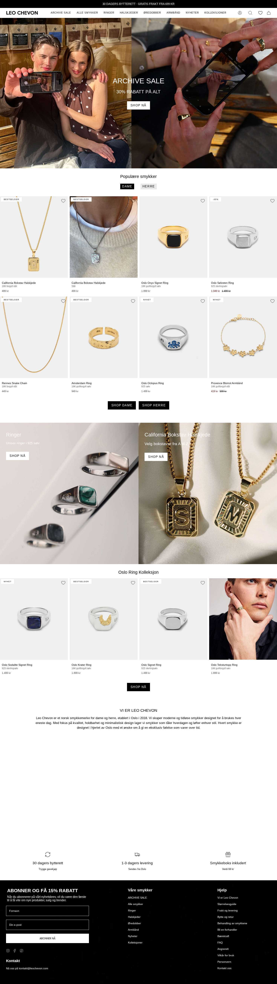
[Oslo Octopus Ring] (173, 337)
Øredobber (134, 923)
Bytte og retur (225, 916)
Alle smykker (135, 904)
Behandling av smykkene (232, 923)
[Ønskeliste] (260, 13)
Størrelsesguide (226, 904)
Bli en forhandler (227, 929)
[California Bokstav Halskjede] (34, 237)
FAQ (220, 942)
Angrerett (223, 948)
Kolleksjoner (135, 942)
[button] (87, 13)
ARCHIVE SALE (137, 897)
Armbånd (133, 929)
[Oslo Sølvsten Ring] (243, 237)
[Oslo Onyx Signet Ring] (173, 237)
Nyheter (132, 936)
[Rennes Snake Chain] (34, 337)
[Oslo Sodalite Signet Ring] (34, 619)
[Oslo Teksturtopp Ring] (243, 619)
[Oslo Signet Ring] (173, 619)
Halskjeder (134, 916)
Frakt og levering (227, 910)
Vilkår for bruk (225, 955)
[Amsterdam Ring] (104, 337)
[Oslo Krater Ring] (104, 619)
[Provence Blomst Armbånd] (243, 337)
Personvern (224, 961)
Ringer (132, 910)
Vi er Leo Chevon (227, 897)
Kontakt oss (224, 968)
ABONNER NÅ (47, 938)
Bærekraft (223, 936)
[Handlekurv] (268, 13)
